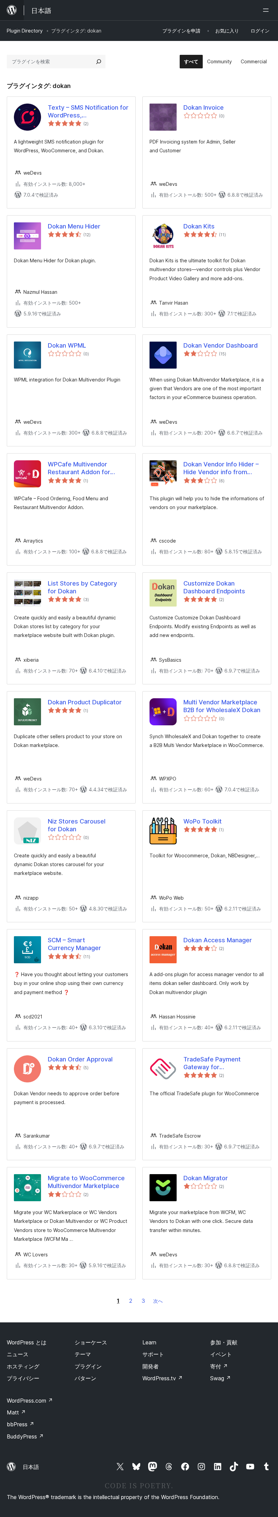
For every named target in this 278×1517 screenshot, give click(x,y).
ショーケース (91, 1342)
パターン (85, 1378)
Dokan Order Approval (80, 1059)
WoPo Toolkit (202, 821)
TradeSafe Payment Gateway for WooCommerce (212, 1063)
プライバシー (23, 1378)
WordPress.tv (162, 1378)
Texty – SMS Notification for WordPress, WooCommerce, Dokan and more (88, 111)
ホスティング (23, 1366)
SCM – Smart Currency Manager (74, 944)
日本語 (31, 1467)
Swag (220, 1378)
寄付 (219, 1366)
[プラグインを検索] (98, 61)
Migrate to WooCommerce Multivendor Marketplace (86, 1181)
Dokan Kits (199, 226)
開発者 (150, 1366)
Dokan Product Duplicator (85, 702)
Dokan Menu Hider (74, 226)
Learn (149, 1342)
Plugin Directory (25, 31)
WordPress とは (26, 1342)
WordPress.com (30, 1400)
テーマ (83, 1354)
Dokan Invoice (203, 107)
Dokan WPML (67, 345)
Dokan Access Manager (217, 940)
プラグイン (88, 1366)
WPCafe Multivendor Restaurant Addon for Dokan (79, 468)
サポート (153, 1354)
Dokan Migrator (205, 1178)
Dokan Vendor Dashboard (220, 345)
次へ (158, 1301)
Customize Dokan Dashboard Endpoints (214, 587)
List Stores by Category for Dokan (82, 587)
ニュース (17, 1354)
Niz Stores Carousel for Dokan (76, 825)
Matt (16, 1412)
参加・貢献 (223, 1342)
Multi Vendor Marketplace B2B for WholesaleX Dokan (221, 706)
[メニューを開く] (267, 10)
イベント (221, 1354)
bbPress (20, 1424)
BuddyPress (25, 1436)
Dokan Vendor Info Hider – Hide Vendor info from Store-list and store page (221, 468)
